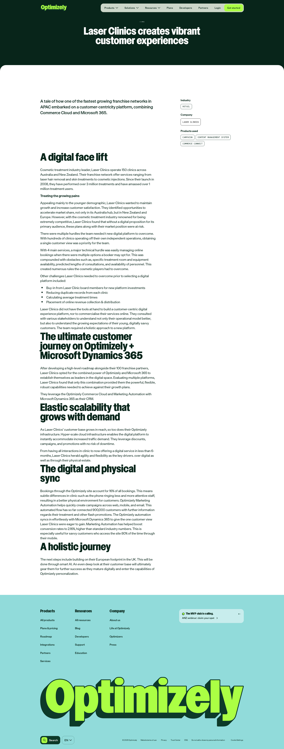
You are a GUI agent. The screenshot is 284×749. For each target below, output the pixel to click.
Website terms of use (148, 740)
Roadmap (46, 636)
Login (218, 8)
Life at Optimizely (120, 628)
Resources (151, 8)
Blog (77, 628)
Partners (203, 8)
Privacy (164, 740)
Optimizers (116, 636)
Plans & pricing (49, 628)
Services (45, 661)
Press (113, 644)
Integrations (47, 644)
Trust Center (175, 740)
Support (80, 644)
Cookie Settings (237, 740)
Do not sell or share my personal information (208, 740)
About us (115, 620)
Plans (170, 8)
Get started (233, 8)
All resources (83, 620)
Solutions (130, 8)
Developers (185, 8)
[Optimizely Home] (53, 8)
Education (81, 653)
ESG (186, 740)
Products (109, 8)
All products (47, 620)
